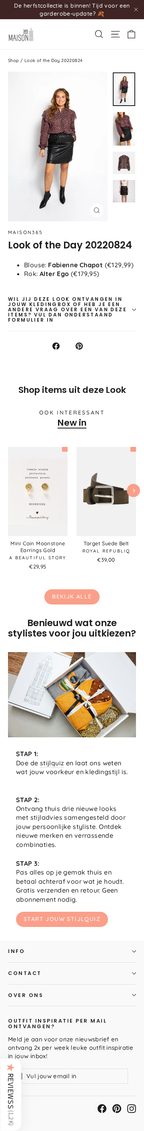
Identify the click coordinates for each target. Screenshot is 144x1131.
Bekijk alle (72, 596)
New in (72, 423)
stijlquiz (52, 763)
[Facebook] (102, 1108)
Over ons (25, 995)
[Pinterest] (116, 1108)
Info (16, 951)
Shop (13, 60)
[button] (11, 1094)
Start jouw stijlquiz (62, 919)
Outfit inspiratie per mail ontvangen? (57, 1023)
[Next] (133, 490)
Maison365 (25, 232)
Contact (25, 973)
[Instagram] (131, 1108)
